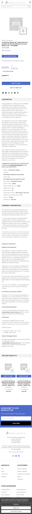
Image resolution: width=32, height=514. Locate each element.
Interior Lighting (22, 468)
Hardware (20, 479)
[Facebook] (3, 93)
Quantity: (5, 75)
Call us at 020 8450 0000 (16, 452)
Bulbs (19, 476)
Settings (16, 504)
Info (2, 468)
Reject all (16, 508)
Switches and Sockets (23, 474)
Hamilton (4, 492)
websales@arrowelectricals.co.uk (11, 312)
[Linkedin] (15, 93)
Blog (2, 471)
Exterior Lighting (22, 471)
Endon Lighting (21, 492)
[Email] (6, 93)
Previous (26, 355)
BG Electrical (20, 494)
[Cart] (30, 2)
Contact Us (4, 474)
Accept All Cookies (16, 511)
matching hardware (16, 165)
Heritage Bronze (21, 489)
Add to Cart (8, 376)
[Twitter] (12, 93)
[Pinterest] (17, 93)
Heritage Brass (5, 489)
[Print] (9, 93)
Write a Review (6, 50)
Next (30, 355)
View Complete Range (10, 56)
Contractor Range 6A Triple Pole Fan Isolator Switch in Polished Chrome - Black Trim (8, 383)
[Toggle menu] (2, 2)
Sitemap (3, 476)
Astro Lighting (5, 494)
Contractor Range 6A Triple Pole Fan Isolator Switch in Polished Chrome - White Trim (24, 383)
